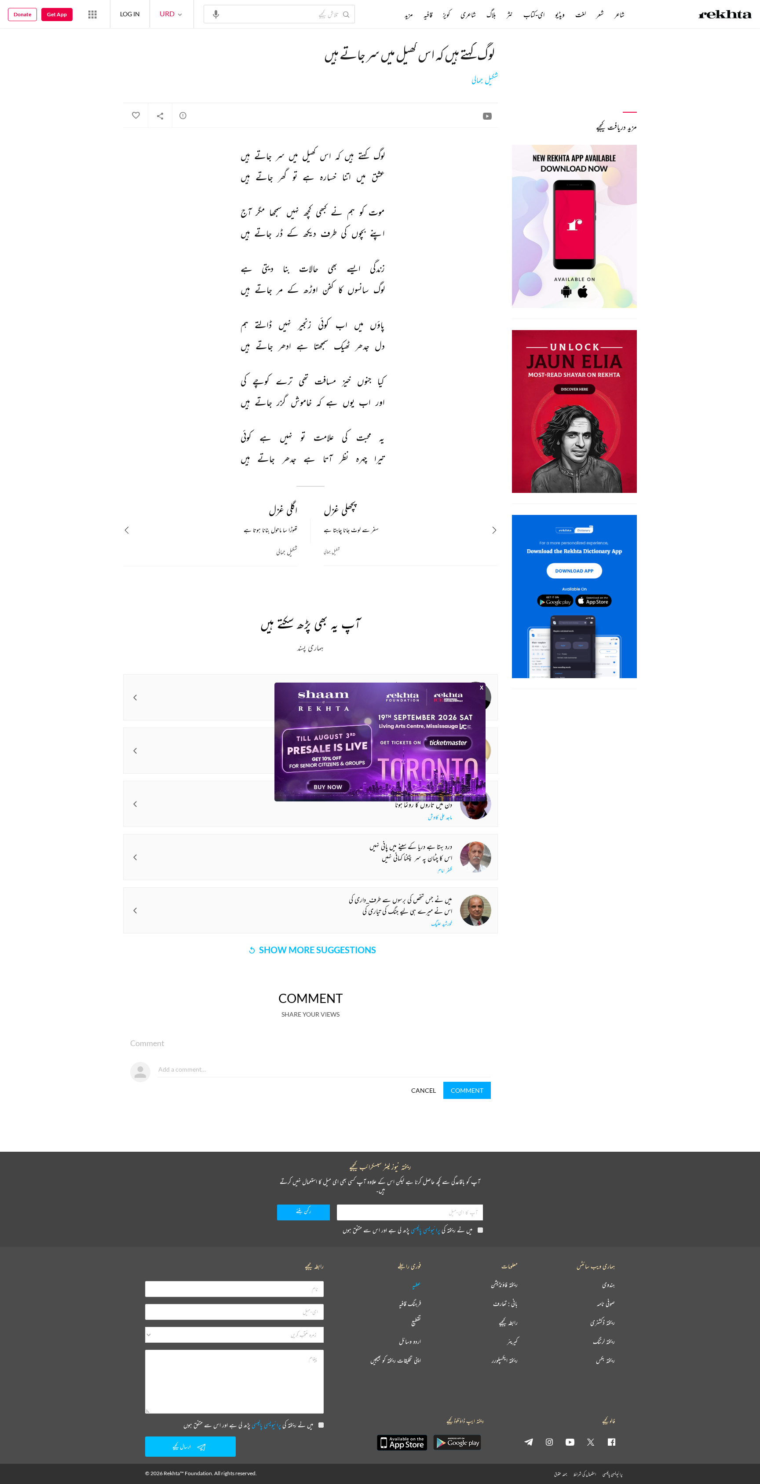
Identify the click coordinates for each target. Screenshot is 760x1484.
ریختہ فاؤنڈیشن (504, 1285)
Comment (467, 1090)
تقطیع (416, 1322)
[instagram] (549, 1442)
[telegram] (529, 1442)
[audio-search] (216, 13)
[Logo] (725, 15)
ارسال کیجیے (181, 1446)
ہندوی (608, 1285)
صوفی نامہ (606, 1304)
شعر (600, 14)
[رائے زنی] (183, 115)
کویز (446, 14)
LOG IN (130, 14)
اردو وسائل (410, 1341)
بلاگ (491, 14)
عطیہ (416, 1285)
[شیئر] (160, 115)
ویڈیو (560, 14)
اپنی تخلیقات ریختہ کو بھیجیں (395, 1360)
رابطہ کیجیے (508, 1322)
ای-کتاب (533, 14)
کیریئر (512, 1341)
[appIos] (402, 1443)
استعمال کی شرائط (585, 1474)
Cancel (423, 1090)
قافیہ (428, 14)
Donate (22, 14)
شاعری (468, 14)
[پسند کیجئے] (135, 115)
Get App (57, 14)
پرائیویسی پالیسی (425, 1230)
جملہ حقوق (560, 1474)
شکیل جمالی (484, 80)
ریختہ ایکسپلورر (505, 1360)
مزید (409, 14)
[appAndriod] (457, 1443)
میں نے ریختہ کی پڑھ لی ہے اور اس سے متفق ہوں (407, 1230)
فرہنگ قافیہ (410, 1304)
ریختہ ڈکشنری (602, 1322)
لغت (580, 14)
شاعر (619, 14)
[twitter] (591, 1442)
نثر (510, 14)
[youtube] (570, 1442)
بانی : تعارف (505, 1304)
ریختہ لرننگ (604, 1341)
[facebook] (611, 1442)
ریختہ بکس (605, 1360)
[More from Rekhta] (92, 14)
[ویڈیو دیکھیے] (487, 115)
